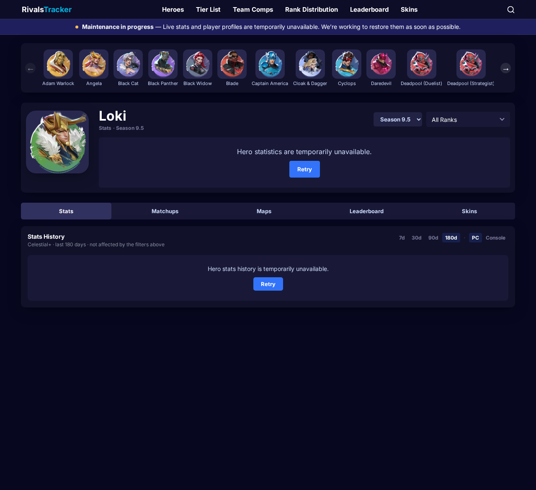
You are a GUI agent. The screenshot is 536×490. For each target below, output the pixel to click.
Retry (304, 169)
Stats (66, 211)
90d (433, 238)
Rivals (47, 9)
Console (495, 238)
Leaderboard (369, 9)
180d (451, 238)
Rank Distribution (311, 9)
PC (475, 238)
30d (417, 238)
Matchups (165, 211)
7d (402, 238)
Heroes (173, 9)
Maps (264, 211)
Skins (409, 9)
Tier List (208, 9)
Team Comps (253, 9)
